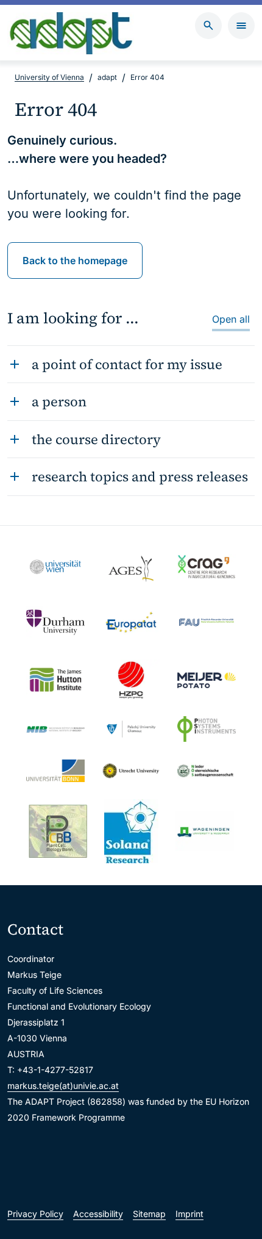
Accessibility (98, 1213)
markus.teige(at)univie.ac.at (63, 1085)
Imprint (189, 1213)
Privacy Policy (35, 1213)
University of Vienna (49, 77)
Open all (231, 319)
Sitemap (149, 1213)
